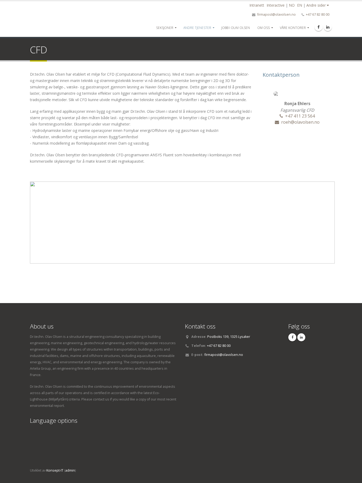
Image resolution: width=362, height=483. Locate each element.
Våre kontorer (293, 27)
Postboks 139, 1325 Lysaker (228, 336)
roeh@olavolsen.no (300, 122)
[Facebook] (319, 27)
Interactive (276, 5)
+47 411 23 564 (300, 116)
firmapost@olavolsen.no (276, 14)
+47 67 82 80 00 (317, 14)
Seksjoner (164, 27)
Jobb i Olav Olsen (235, 27)
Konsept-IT (54, 470)
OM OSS (263, 27)
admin (70, 470)
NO (292, 5)
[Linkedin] (328, 27)
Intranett (256, 5)
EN (299, 5)
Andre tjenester (197, 27)
